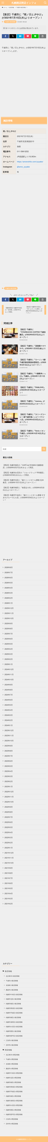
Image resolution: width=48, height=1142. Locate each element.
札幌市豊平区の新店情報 (14, 1036)
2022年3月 (9, 837)
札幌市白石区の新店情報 (14, 1026)
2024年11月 (9, 674)
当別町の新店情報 (12, 985)
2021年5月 (9, 888)
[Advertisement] (24, 84)
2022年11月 (9, 796)
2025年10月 (9, 618)
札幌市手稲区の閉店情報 (14, 1091)
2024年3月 (9, 715)
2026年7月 (9, 572)
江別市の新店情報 (12, 1040)
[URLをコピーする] (42, 36)
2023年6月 (9, 761)
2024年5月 (9, 705)
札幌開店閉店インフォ (24, 3)
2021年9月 (9, 868)
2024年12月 (9, 669)
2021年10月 (9, 863)
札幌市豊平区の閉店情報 (14, 1114)
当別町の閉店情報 (12, 1064)
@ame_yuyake (23, 166)
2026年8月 (9, 567)
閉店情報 (8, 1050)
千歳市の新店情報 (10, 22)
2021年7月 (9, 878)
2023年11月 (9, 735)
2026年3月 (9, 593)
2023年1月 (9, 786)
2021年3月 (9, 898)
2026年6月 (9, 577)
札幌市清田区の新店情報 (14, 1022)
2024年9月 (9, 684)
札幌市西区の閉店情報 (13, 1110)
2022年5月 (9, 827)
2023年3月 (9, 776)
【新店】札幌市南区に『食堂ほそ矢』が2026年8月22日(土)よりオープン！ (23, 488)
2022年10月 (9, 802)
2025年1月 (9, 664)
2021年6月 (9, 883)
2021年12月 (9, 852)
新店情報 (8, 971)
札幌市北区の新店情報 (13, 999)
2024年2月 (9, 720)
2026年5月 (9, 582)
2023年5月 (9, 766)
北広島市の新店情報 (12, 976)
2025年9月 (9, 623)
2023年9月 (9, 745)
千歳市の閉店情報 (12, 1059)
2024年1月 (9, 725)
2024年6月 (9, 700)
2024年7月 (9, 694)
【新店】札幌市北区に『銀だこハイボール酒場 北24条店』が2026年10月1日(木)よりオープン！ (23, 481)
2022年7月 (9, 817)
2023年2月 (9, 781)
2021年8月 (9, 873)
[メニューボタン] (3, 3)
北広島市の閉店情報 (12, 1055)
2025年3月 (9, 654)
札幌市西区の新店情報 (13, 1031)
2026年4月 (9, 587)
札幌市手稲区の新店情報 (14, 1013)
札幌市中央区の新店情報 (14, 994)
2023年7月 (9, 756)
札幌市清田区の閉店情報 (14, 1100)
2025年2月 (9, 659)
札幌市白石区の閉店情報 (14, 1105)
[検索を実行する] (43, 449)
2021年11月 (9, 857)
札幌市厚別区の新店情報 (14, 1008)
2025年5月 (9, 644)
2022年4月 (9, 832)
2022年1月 (9, 847)
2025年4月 (9, 649)
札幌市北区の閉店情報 (13, 1078)
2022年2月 (9, 842)
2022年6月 (9, 822)
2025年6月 (9, 638)
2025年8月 (9, 628)
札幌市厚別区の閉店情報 (14, 1087)
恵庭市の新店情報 (12, 990)
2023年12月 (9, 730)
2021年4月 (9, 893)
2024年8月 (9, 689)
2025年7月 (9, 633)
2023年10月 (9, 740)
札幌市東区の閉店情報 (13, 1096)
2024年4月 (9, 710)
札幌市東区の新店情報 (13, 1017)
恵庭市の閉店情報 (12, 1068)
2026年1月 (9, 603)
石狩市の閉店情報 (12, 1124)
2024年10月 (9, 679)
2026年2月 (9, 598)
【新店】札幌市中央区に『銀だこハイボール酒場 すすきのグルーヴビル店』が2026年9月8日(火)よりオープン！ (24, 497)
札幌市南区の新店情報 (13, 1003)
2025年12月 (9, 608)
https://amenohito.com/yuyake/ (30, 161)
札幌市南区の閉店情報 (13, 1082)
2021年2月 (9, 903)
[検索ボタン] (45, 3)
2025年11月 (9, 613)
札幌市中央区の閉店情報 (14, 1073)
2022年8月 (9, 812)
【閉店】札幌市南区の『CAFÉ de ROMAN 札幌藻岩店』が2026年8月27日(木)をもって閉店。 (23, 466)
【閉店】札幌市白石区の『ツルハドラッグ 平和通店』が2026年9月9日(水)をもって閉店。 (24, 473)
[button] (5, 36)
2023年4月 (9, 771)
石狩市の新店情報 (12, 1045)
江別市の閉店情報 (12, 1119)
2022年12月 (9, 791)
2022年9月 (9, 807)
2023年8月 (9, 751)
